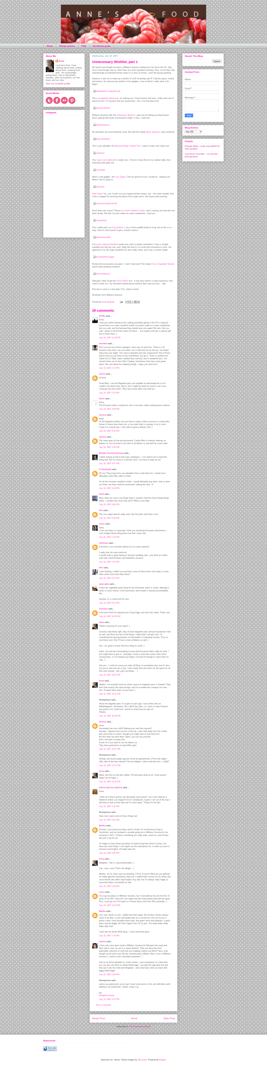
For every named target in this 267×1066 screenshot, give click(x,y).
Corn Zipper (120, 177)
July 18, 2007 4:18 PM (109, 488)
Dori (101, 567)
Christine (103, 609)
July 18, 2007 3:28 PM (109, 447)
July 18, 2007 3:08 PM (109, 409)
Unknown (103, 543)
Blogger (162, 1060)
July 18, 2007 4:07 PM (109, 463)
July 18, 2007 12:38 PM (109, 337)
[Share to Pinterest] (138, 301)
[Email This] (126, 301)
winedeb (103, 343)
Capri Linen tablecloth (106, 160)
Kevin (101, 398)
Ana (101, 510)
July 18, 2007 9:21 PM (109, 603)
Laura (101, 892)
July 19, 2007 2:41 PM (109, 806)
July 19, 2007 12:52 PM (109, 781)
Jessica (102, 415)
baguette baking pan (109, 98)
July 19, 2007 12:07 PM (109, 765)
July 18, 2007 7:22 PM (109, 537)
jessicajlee (104, 584)
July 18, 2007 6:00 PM (109, 518)
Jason (102, 524)
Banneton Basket (126, 115)
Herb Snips (97, 194)
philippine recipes (106, 995)
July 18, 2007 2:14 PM (109, 368)
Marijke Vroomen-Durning (111, 453)
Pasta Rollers (122, 281)
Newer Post (98, 1018)
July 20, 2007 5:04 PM (109, 974)
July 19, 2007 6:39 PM (109, 886)
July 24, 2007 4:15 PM (109, 999)
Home (50, 46)
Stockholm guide (102, 46)
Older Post (169, 1018)
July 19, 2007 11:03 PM (109, 905)
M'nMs (102, 316)
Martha (102, 825)
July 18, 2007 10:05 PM (109, 675)
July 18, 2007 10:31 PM (109, 694)
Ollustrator (142, 1060)
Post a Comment (103, 1005)
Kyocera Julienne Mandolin (106, 244)
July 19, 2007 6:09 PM (109, 853)
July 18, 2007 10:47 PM (109, 749)
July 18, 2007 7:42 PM (109, 562)
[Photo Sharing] (107, 91)
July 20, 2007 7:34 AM (109, 935)
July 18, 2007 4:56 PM (109, 504)
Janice (102, 374)
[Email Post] (121, 302)
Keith (101, 494)
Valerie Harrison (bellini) (110, 787)
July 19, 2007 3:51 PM (109, 820)
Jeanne (102, 941)
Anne (101, 622)
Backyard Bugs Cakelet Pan (127, 146)
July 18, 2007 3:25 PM (109, 431)
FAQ (84, 46)
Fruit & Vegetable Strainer (162, 264)
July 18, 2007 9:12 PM (109, 578)
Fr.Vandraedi (105, 469)
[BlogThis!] (129, 301)
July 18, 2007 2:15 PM (109, 393)
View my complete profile (58, 83)
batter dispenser (153, 132)
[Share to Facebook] (135, 301)
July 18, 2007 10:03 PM (109, 616)
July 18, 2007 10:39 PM (109, 716)
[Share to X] (132, 301)
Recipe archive (67, 46)
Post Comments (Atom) (139, 1026)
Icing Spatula (117, 227)
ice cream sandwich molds (133, 210)
